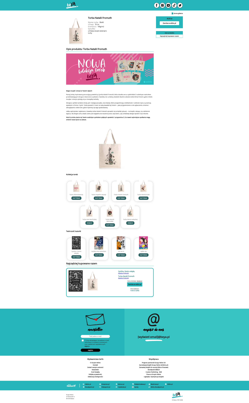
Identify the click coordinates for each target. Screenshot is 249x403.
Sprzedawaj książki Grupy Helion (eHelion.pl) (153, 365)
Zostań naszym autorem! (95, 367)
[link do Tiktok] (174, 5)
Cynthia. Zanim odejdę (76, 252)
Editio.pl (170, 384)
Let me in (121, 251)
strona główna (177, 13)
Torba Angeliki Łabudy (99, 194)
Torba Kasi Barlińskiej (89, 219)
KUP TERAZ (76, 198)
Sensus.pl (121, 384)
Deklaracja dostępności (95, 377)
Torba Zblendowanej (76, 194)
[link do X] (180, 5)
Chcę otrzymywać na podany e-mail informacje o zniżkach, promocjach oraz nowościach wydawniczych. (97, 343)
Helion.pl (88, 384)
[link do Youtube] (168, 5)
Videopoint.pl (106, 387)
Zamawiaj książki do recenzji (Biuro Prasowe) (153, 367)
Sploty (136, 387)
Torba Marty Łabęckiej (130, 219)
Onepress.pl (106, 384)
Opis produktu (169, 33)
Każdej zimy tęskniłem (99, 251)
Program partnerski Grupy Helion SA (154, 363)
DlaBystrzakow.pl (140, 384)
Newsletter (95, 370)
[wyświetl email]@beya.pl (154, 337)
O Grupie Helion (95, 363)
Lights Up (143, 251)
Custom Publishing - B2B (154, 372)
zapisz (90, 350)
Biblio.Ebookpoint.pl (157, 387)
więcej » (87, 346)
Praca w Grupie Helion (153, 374)
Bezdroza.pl (155, 384)
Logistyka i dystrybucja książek (154, 377)
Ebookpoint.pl (89, 387)
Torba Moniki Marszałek (110, 220)
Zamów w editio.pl (169, 23)
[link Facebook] (157, 5)
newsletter (95, 330)
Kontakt (95, 365)
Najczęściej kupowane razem (169, 36)
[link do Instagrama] (162, 5)
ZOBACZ (89, 223)
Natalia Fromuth (123, 273)
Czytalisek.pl (122, 387)
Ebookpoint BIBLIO (154, 370)
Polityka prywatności (95, 374)
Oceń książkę (95, 372)
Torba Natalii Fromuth (121, 194)
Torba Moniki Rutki (143, 194)
